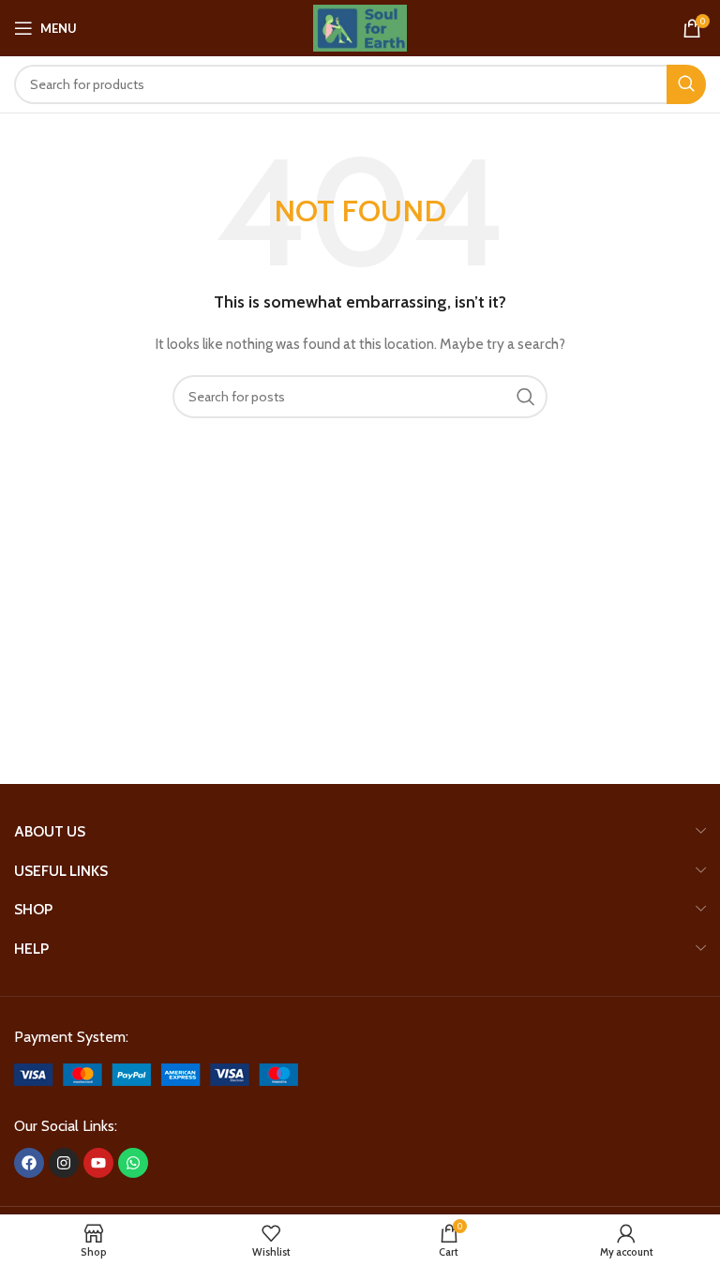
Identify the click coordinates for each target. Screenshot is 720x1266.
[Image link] (156, 1073)
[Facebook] (29, 1163)
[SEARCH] (686, 84)
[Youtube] (98, 1163)
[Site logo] (360, 26)
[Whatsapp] (133, 1163)
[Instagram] (64, 1163)
